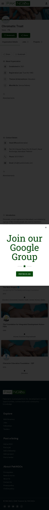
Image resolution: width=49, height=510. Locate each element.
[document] (24, 255)
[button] (24, 274)
